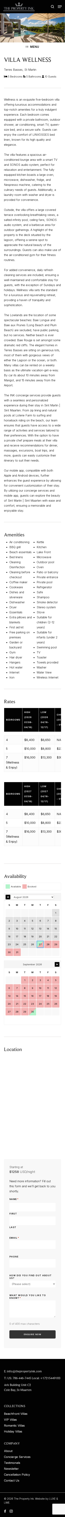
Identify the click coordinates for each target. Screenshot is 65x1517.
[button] (60, 6)
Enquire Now (32, 1334)
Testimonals (12, 1463)
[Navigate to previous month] (8, 897)
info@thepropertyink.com (24, 1371)
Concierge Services (17, 1457)
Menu (34, 47)
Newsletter (11, 1468)
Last (12, 1227)
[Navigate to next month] (57, 964)
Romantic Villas (14, 1425)
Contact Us (11, 1480)
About (8, 1451)
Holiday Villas (13, 1431)
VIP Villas (10, 1419)
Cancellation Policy (17, 1474)
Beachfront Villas (15, 1413)
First (13, 1213)
